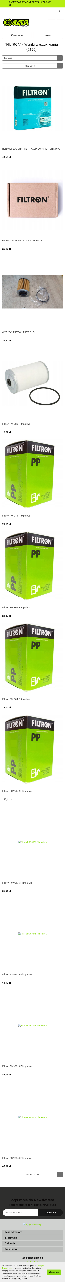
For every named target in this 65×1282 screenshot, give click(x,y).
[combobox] (32, 58)
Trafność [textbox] (8, 58)
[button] (32, 1232)
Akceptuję (54, 1272)
